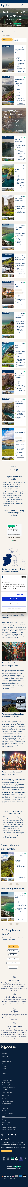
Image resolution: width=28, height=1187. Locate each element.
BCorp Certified (6, 1082)
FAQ (3, 1106)
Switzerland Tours (13, 963)
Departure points (6, 1099)
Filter (4, 40)
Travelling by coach (7, 1061)
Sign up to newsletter (7, 1113)
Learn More (20, 71)
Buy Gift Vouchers (6, 1111)
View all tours (13, 947)
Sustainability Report (7, 1085)
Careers (4, 1068)
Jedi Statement (6, 1090)
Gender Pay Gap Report (8, 1087)
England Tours (13, 951)
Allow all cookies (14, 599)
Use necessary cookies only (14, 608)
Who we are (5, 1056)
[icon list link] (2, 1135)
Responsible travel (7, 1080)
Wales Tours (13, 967)
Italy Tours (13, 955)
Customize (13, 603)
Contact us (7, 1151)
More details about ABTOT (9, 1127)
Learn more (20, 594)
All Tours (8, 31)
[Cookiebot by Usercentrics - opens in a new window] (20, 577)
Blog (3, 1064)
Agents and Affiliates (7, 1071)
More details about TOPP (8, 1129)
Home (3, 31)
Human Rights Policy (7, 1092)
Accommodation (6, 1103)
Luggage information (7, 1101)
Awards (4, 1073)
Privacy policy (5, 1120)
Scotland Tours (13, 959)
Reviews (4, 1066)
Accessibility (5, 1125)
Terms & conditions (7, 1122)
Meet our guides (6, 1059)
